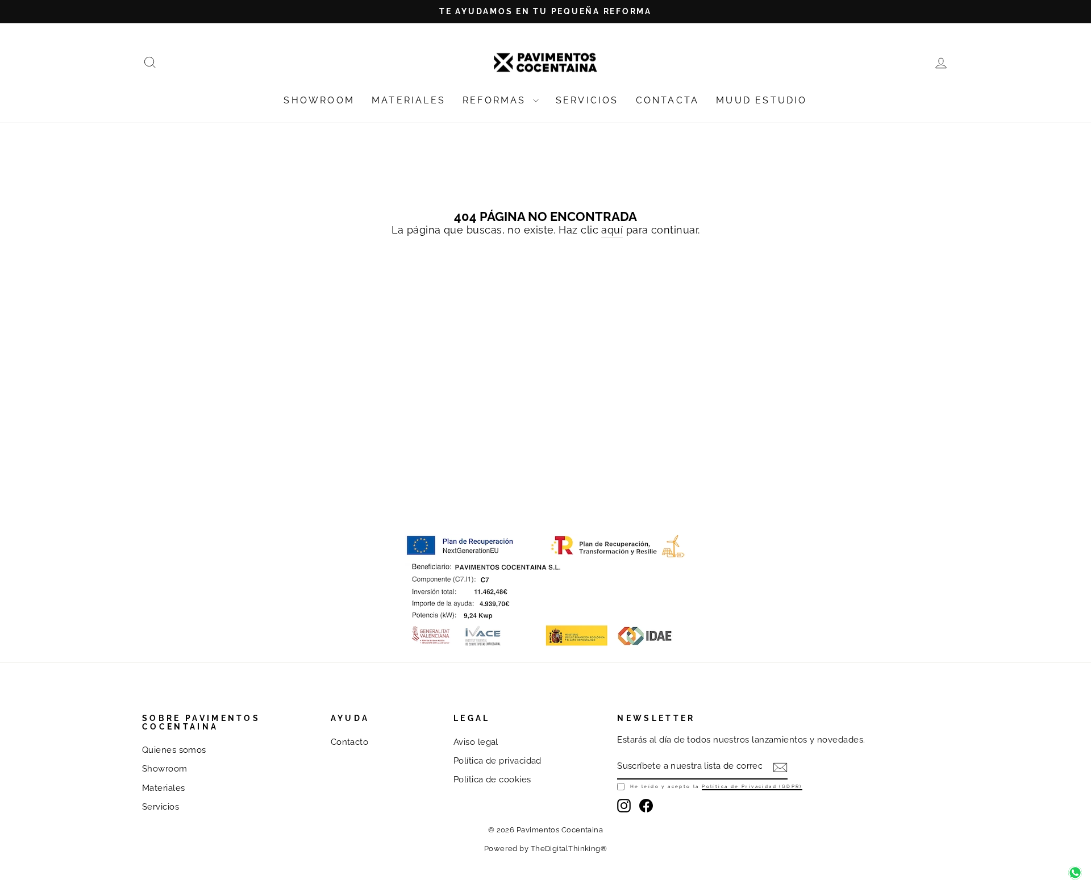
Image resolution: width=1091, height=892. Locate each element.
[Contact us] (1075, 873)
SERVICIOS (587, 100)
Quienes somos (174, 750)
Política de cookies (492, 779)
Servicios (160, 807)
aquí (612, 230)
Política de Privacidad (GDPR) (752, 786)
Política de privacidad (497, 761)
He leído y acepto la (716, 786)
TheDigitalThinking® (569, 848)
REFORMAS (496, 100)
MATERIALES (408, 100)
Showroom (165, 769)
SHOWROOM (319, 100)
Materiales (163, 788)
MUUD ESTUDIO (761, 100)
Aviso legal (475, 742)
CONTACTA (667, 100)
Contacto (350, 742)
